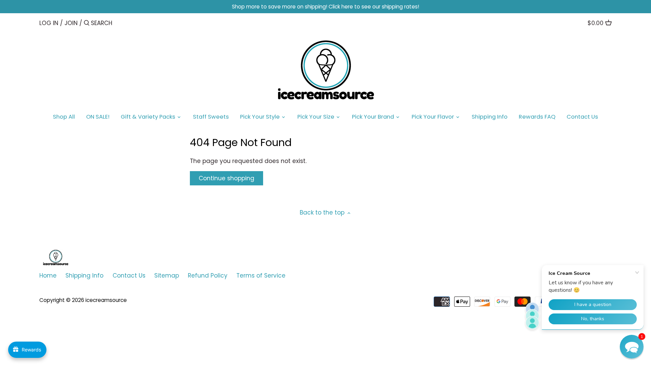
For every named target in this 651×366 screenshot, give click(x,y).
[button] (632, 347)
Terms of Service (260, 275)
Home (48, 275)
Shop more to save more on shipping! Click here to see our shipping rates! (325, 6)
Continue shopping (226, 178)
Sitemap (166, 275)
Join (71, 23)
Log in (48, 23)
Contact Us (129, 275)
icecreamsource (106, 300)
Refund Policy (208, 275)
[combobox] (120, 23)
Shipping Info (84, 275)
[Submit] (87, 23)
